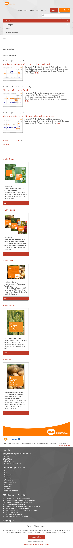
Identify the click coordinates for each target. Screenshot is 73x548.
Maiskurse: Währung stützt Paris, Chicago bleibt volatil (27, 64)
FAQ (46, 10)
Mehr (37, 73)
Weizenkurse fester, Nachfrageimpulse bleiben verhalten (28, 116)
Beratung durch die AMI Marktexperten (16, 504)
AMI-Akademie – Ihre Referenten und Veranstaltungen (20, 500)
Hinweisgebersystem (35, 443)
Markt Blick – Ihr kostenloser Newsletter (17, 516)
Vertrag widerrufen (64, 445)
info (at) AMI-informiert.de (14, 463)
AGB (4, 443)
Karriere (26, 10)
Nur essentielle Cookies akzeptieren (36, 541)
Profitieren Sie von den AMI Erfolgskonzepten (18, 498)
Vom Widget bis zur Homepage (14, 514)
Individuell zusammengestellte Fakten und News (19, 502)
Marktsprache (39, 10)
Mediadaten (53, 443)
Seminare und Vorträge (12, 512)
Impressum (45, 443)
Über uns (19, 10)
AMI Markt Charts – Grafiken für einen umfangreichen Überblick (23, 506)
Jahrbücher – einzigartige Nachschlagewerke (18, 508)
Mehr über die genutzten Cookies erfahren (36, 544)
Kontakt (32, 10)
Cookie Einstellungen (13, 443)
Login (53, 10)
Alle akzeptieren (36, 537)
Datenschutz (24, 443)
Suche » (6, 144)
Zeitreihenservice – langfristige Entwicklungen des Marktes (22, 510)
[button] (36, 20)
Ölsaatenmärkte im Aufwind (15, 90)
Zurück (5, 140)
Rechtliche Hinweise (63, 443)
